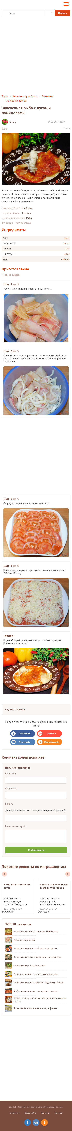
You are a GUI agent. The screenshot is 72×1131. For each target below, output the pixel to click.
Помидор (7, 248)
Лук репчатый (9, 243)
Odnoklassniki (51, 741)
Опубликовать (36, 849)
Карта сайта (30, 1113)
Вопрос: (9, 803)
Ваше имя (10, 773)
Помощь (58, 1113)
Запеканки (47, 96)
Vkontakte (24, 741)
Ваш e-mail (11, 788)
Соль (5, 259)
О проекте (15, 1113)
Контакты (45, 1113)
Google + (51, 733)
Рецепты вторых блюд (25, 96)
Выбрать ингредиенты (50, 13)
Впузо (5, 96)
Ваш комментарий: (15, 826)
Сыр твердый (9, 253)
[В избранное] (68, 121)
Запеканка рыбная (16, 100)
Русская (26, 213)
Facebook (25, 733)
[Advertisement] (36, 56)
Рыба (5, 238)
